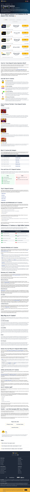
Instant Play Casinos (15, 427)
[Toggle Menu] (28, 1)
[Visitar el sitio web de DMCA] (22, 477)
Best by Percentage (12, 19)
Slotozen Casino (20, 464)
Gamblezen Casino (20, 459)
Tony (27, 29)
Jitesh (27, 36)
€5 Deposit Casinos (10, 424)
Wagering (25, 19)
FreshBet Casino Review (25, 34)
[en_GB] (27, 1)
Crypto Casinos (2, 470)
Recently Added (15, 21)
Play (25, 25)
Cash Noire (19, 470)
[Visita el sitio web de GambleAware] (12, 477)
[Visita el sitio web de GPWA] (18, 477)
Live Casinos (2, 464)
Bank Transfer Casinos (3, 471)
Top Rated (6, 19)
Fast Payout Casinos (19, 424)
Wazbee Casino (20, 463)
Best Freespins (19, 19)
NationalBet (19, 460)
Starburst (19, 469)
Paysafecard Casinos (3, 469)
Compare (8, 27)
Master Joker (19, 471)
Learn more (4, 491)
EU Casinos (1, 463)
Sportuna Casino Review (25, 41)
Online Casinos (2, 459)
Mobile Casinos (2, 460)
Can (6, 431)
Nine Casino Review (25, 27)
